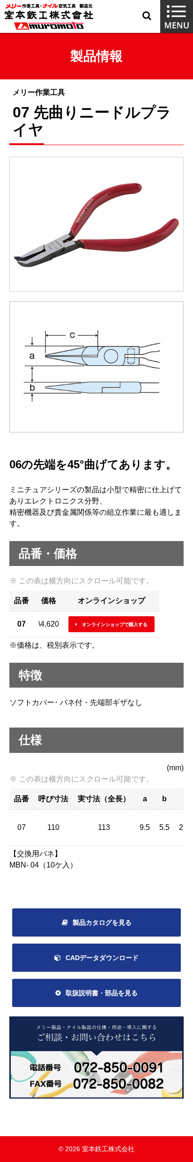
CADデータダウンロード (102, 957)
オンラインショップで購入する (115, 624)
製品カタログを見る (102, 922)
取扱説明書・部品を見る (102, 993)
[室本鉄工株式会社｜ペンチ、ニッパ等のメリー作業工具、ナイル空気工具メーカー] (49, 16)
